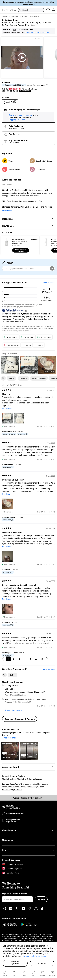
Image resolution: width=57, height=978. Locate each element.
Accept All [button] (42, 963)
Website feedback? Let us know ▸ (28, 797)
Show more (7, 210)
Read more (7, 408)
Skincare (5, 16)
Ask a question (23, 29)
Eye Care (14, 16)
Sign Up (41, 899)
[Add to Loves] (53, 91)
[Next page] (47, 659)
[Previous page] (3, 659)
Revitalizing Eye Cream (12, 789)
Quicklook (7, 245)
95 (42, 659)
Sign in (11, 115)
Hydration (45, 32)
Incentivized (11, 371)
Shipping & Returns (17, 119)
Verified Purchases (39, 378)
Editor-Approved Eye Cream (14, 786)
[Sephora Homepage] (9, 10)
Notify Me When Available (20, 250)
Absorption (29, 32)
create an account (24, 115)
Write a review (49, 282)
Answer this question (13, 710)
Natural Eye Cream (40, 784)
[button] (21, 956)
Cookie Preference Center (35, 956)
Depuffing (37, 32)
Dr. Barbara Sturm (10, 20)
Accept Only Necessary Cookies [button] (15, 963)
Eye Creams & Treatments (29, 16)
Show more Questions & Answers (20, 719)
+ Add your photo (9, 738)
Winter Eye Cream (23, 784)
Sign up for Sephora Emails (14, 893)
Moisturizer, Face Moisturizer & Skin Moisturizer (22, 779)
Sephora (21, 776)
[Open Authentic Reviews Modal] (26, 310)
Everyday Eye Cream (35, 786)
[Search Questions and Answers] (4, 675)
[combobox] (31, 10)
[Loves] (48, 10)
